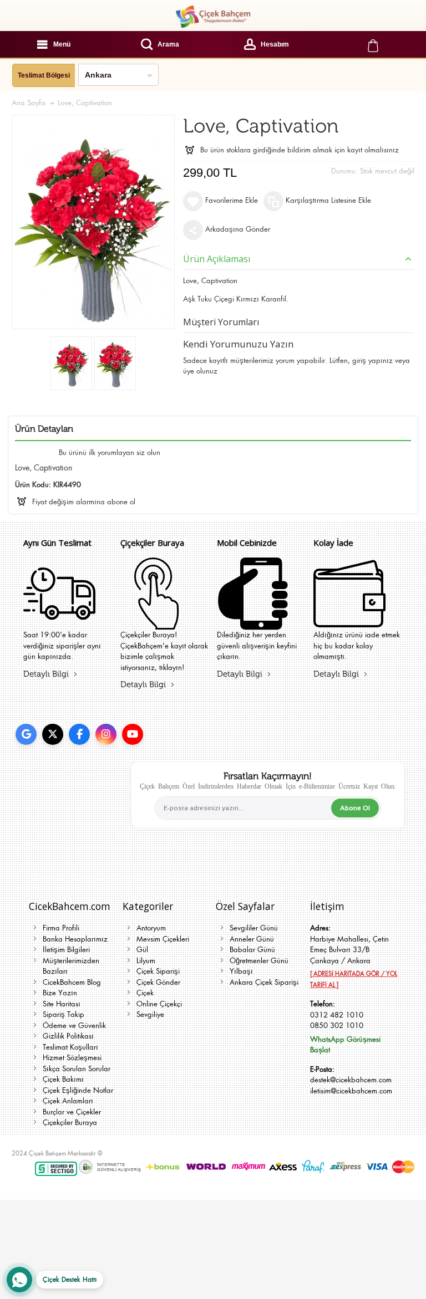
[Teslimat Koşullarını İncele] (59, 622)
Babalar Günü (252, 949)
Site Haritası (61, 1004)
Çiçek (145, 993)
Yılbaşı (241, 971)
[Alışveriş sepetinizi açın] (373, 44)
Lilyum (145, 960)
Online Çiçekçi (159, 1004)
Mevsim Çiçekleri (162, 939)
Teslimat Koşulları (70, 1047)
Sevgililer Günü (254, 928)
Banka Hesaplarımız (75, 939)
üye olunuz (200, 371)
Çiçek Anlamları (68, 1101)
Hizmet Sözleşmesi (72, 1057)
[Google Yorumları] (26, 734)
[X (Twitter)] (52, 734)
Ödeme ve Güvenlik (74, 1025)
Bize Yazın (60, 993)
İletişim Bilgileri (66, 949)
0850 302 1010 (336, 1025)
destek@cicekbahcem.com (351, 1080)
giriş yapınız (372, 360)
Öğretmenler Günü (259, 960)
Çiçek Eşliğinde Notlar (78, 1090)
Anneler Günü (252, 939)
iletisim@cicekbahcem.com (351, 1091)
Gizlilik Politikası (68, 1036)
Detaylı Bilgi (46, 674)
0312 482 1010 (336, 1015)
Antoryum (151, 928)
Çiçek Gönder (158, 982)
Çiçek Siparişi (158, 971)
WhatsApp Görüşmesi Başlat (345, 1045)
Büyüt (93, 222)
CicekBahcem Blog (72, 982)
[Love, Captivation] (71, 363)
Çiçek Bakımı (63, 1079)
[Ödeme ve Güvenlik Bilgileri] (253, 622)
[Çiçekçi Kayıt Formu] (156, 622)
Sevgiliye (150, 1014)
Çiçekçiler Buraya (70, 1122)
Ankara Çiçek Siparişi (264, 982)
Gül (142, 949)
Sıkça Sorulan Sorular (76, 1068)
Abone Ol (355, 808)
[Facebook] (79, 734)
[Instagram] (105, 734)
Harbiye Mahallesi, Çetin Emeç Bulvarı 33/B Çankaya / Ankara (349, 949)
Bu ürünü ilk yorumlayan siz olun (109, 452)
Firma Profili (61, 928)
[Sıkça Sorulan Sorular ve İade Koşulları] (349, 622)
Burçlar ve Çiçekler (72, 1112)
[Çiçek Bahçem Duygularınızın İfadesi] (212, 16)
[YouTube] (132, 734)
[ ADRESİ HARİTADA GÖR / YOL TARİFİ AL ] (353, 979)
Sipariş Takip (63, 1014)
